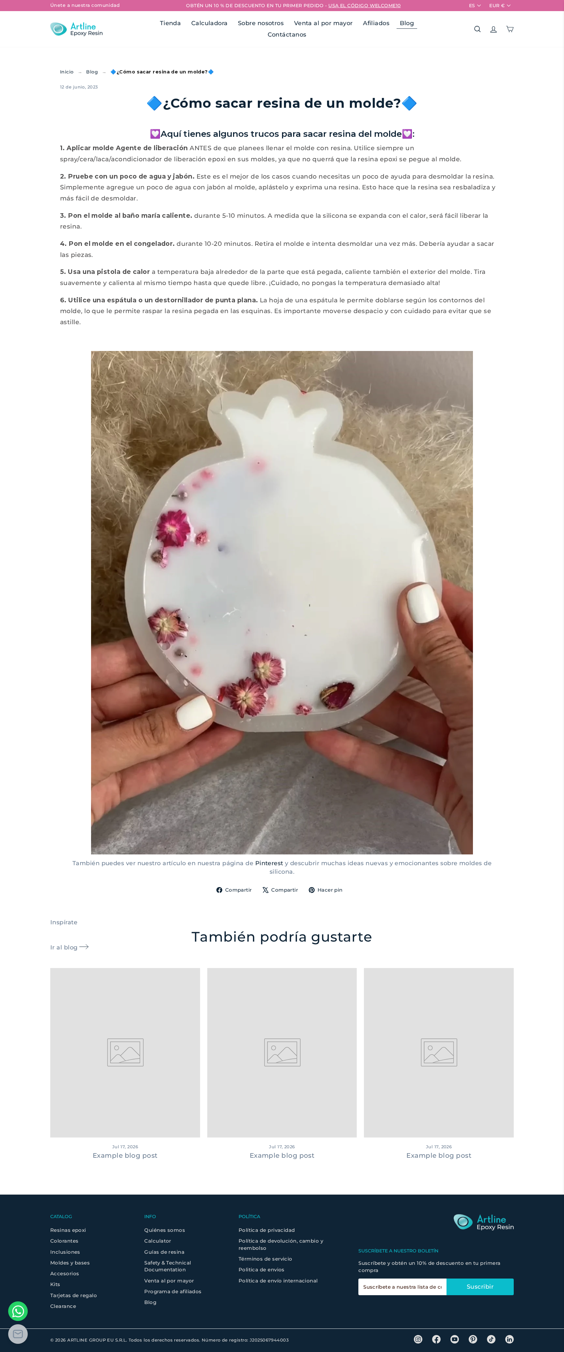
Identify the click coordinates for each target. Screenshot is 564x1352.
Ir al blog (64, 947)
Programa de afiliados (172, 1291)
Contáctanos (287, 34)
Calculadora (209, 23)
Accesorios (64, 1273)
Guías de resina (164, 1252)
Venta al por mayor (323, 23)
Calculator (157, 1241)
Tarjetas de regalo (73, 1295)
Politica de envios (262, 1269)
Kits (55, 1284)
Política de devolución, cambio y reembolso (281, 1244)
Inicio (67, 72)
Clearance (63, 1306)
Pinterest (269, 863)
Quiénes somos (164, 1230)
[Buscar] (477, 29)
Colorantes (64, 1241)
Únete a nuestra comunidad (85, 5)
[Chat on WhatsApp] (18, 1311)
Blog (407, 23)
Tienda (170, 23)
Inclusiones (65, 1252)
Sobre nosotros (261, 23)
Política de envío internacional (278, 1281)
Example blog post (125, 1155)
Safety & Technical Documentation (167, 1266)
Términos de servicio (265, 1259)
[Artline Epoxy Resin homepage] (76, 29)
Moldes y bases (70, 1263)
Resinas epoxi (68, 1230)
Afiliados (376, 23)
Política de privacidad (267, 1230)
